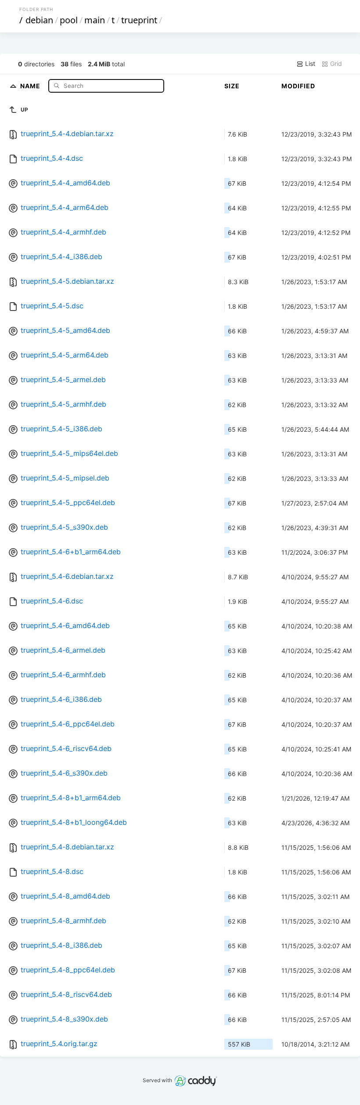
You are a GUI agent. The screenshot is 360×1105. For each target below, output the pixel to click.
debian (39, 20)
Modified (298, 86)
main (94, 20)
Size (232, 86)
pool (69, 20)
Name (31, 85)
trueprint (139, 20)
